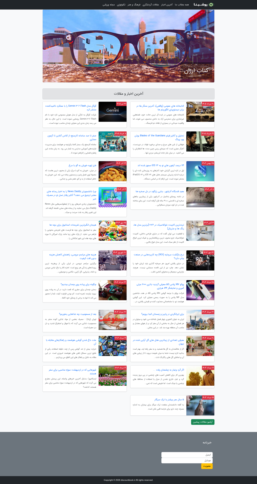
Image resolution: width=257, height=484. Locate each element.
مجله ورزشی (109, 5)
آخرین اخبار (167, 5)
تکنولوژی (121, 5)
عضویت (207, 466)
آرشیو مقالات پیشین (203, 422)
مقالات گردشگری (151, 5)
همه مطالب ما (182, 5)
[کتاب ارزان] (203, 4)
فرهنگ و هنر (134, 5)
